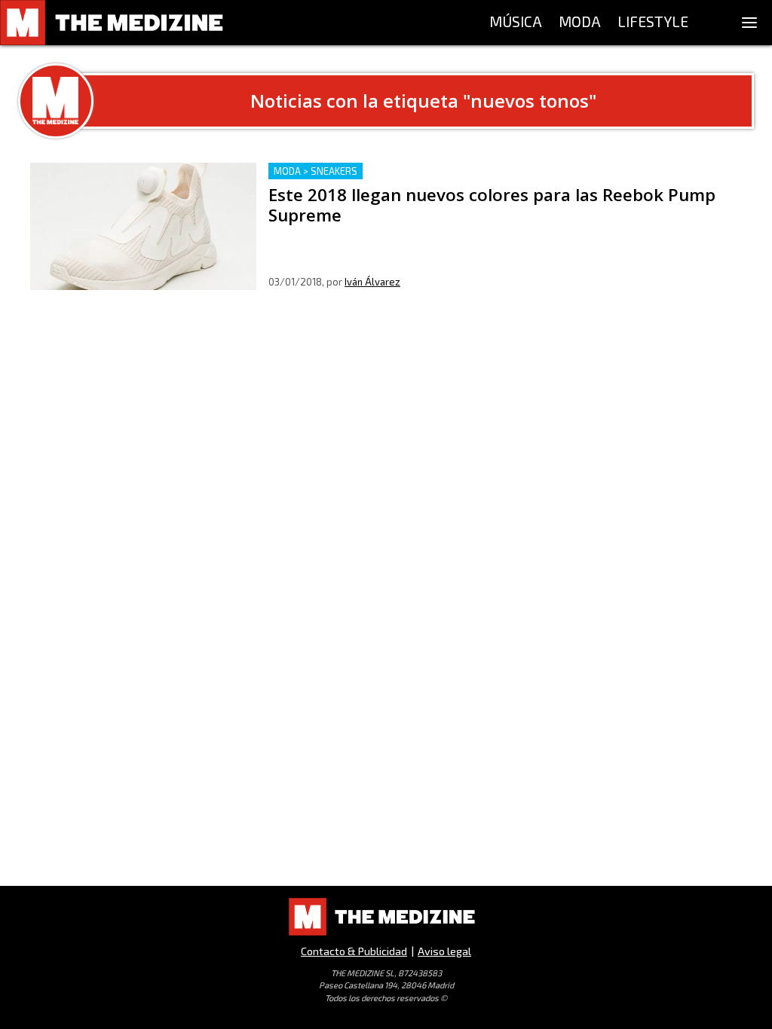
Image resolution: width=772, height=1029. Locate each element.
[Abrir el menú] (749, 22)
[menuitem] (515, 23)
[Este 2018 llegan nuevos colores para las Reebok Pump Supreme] (143, 226)
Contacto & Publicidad (354, 951)
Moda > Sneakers (315, 171)
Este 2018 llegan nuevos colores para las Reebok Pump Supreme (445, 171)
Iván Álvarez (372, 282)
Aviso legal (444, 951)
